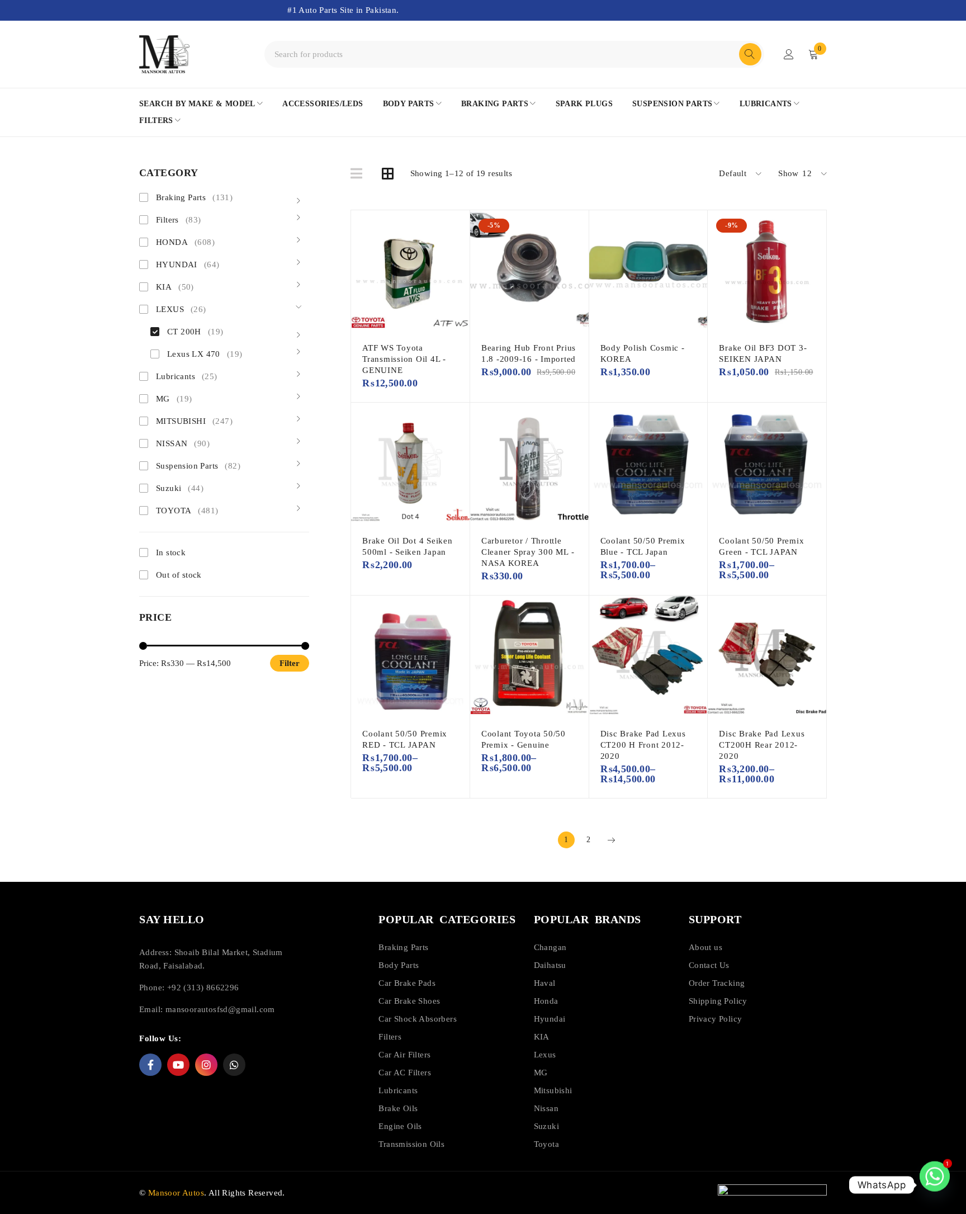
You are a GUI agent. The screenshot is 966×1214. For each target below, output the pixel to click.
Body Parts (398, 965)
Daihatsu (550, 965)
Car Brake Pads (406, 983)
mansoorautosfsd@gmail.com (220, 1009)
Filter (290, 663)
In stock (171, 552)
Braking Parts (194, 197)
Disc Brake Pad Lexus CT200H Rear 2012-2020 (761, 744)
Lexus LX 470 (204, 353)
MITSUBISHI (194, 421)
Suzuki (179, 488)
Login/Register (788, 54)
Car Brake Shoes (409, 1000)
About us (705, 947)
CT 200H (195, 331)
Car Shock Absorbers (417, 1018)
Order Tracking (717, 983)
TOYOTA (187, 510)
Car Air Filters (404, 1054)
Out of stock (179, 574)
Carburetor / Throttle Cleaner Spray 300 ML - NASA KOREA (528, 552)
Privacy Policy (715, 1018)
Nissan (546, 1108)
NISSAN (183, 443)
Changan (550, 947)
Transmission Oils (411, 1144)
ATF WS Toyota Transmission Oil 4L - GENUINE (404, 359)
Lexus (545, 1054)
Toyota (546, 1144)
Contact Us (709, 965)
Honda (546, 1000)
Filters (178, 219)
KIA (175, 286)
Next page (611, 840)
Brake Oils (398, 1108)
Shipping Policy (718, 1000)
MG (174, 398)
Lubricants (186, 376)
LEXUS (181, 309)
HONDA (185, 242)
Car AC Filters (404, 1072)
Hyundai (550, 1018)
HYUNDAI (187, 264)
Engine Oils (400, 1126)
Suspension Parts (198, 465)
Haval (545, 983)
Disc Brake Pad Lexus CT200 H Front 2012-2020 (643, 744)
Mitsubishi (553, 1090)
